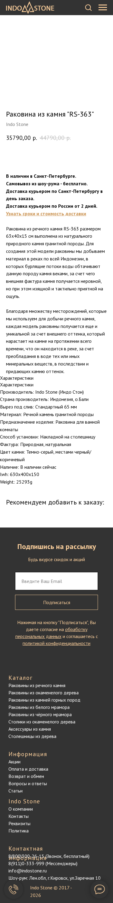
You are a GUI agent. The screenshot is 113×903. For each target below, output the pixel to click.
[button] (88, 7)
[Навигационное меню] (103, 8)
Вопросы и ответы (27, 783)
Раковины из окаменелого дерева (43, 693)
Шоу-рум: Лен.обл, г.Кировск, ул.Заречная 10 (54, 878)
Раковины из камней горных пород (44, 700)
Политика (18, 831)
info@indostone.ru (27, 871)
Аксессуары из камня (29, 729)
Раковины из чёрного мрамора (40, 714)
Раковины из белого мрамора (39, 707)
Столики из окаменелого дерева (41, 722)
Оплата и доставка (28, 769)
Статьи (15, 791)
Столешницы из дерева (32, 736)
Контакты (18, 816)
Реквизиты (19, 823)
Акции (14, 762)
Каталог (20, 678)
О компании (20, 809)
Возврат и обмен (26, 776)
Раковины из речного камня (36, 685)
